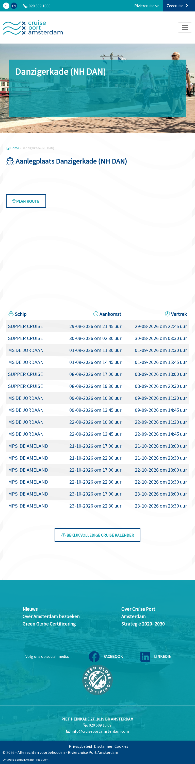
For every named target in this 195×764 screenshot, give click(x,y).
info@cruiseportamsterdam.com (100, 731)
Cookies (121, 746)
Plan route (27, 201)
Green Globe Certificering (49, 624)
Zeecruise (175, 5)
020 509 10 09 (100, 725)
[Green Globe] (97, 679)
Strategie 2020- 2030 (143, 624)
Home (14, 148)
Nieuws (30, 609)
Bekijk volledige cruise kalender (100, 535)
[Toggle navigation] (185, 27)
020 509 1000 (40, 5)
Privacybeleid (80, 746)
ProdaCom (41, 759)
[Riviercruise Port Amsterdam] (33, 27)
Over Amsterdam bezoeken (51, 616)
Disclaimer (103, 746)
